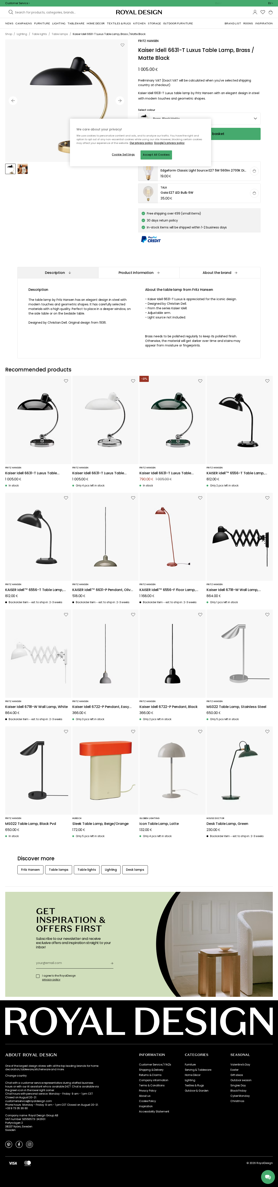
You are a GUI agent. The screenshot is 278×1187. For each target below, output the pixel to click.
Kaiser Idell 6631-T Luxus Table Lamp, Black (31, 473)
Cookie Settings (123, 154)
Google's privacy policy (169, 143)
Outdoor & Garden (196, 1090)
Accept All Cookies (156, 154)
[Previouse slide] (13, 100)
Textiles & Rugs (194, 1085)
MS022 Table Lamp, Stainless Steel (236, 707)
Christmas (237, 1101)
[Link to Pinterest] (8, 1144)
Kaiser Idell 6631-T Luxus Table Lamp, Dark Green (165, 473)
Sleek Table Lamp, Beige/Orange (100, 824)
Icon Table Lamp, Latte (159, 824)
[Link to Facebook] (19, 1144)
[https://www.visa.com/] (13, 1163)
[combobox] (270, 3)
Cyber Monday (240, 1096)
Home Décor (192, 1075)
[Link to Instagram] (29, 1144)
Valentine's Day (240, 1064)
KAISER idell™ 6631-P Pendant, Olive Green (102, 590)
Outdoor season (241, 1080)
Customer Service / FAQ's (155, 1064)
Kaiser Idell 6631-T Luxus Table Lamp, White (98, 473)
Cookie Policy (147, 1101)
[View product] (199, 171)
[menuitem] (9, 23)
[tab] (57, 272)
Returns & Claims (150, 1075)
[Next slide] (120, 100)
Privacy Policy (147, 1090)
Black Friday (238, 1090)
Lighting (190, 1080)
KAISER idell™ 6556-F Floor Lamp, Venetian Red (167, 590)
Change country (16, 1075)
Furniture (190, 1064)
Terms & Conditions (152, 1085)
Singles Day (238, 1085)
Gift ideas (236, 1075)
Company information (153, 1080)
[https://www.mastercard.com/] (27, 1163)
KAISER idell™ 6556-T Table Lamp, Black (236, 473)
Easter (234, 1070)
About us (145, 1096)
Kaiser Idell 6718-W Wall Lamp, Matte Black (232, 590)
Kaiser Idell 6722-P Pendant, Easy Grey (100, 707)
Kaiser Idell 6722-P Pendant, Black (168, 707)
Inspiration (146, 1106)
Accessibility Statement (154, 1111)
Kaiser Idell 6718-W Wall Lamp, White (36, 707)
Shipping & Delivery (151, 1070)
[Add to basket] (254, 171)
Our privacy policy (141, 143)
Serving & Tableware (198, 1070)
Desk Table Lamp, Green (227, 824)
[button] (270, 3)
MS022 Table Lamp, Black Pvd (30, 824)
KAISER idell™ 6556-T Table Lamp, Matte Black (34, 590)
